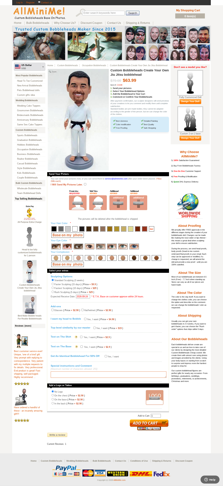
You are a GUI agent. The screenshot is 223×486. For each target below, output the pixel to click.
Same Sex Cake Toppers (29, 124)
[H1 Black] (54, 229)
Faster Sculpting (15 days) (75, 284)
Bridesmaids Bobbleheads (30, 115)
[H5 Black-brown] (81, 229)
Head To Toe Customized (30, 81)
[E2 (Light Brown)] (67, 246)
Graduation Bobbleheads (29, 140)
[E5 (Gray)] (100, 246)
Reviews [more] (23, 326)
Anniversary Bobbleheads (30, 120)
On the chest (69, 395)
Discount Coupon (184, 461)
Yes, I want (101, 319)
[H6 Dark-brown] (88, 229)
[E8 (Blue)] (134, 246)
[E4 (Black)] (89, 246)
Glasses (67, 310)
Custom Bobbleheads (26, 130)
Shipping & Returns (161, 461)
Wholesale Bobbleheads (29, 188)
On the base (69, 399)
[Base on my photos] (67, 235)
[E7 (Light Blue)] (123, 246)
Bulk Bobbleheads (102, 461)
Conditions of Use (139, 461)
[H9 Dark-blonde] (109, 229)
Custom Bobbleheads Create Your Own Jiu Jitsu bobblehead (29, 288)
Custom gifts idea (26, 95)
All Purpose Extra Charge (30, 222)
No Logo (58, 391)
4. (111, 97)
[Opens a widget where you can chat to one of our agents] (210, 480)
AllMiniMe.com (119, 480)
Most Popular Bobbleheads (29, 75)
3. (111, 94)
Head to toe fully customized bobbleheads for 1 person (30, 252)
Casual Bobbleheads (27, 163)
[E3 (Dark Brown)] (78, 246)
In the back (68, 403)
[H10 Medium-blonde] (116, 229)
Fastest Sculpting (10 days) (76, 288)
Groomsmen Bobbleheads (30, 110)
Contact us (46, 2)
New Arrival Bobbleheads (29, 85)
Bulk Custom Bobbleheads (29, 183)
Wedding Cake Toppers (28, 105)
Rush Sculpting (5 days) (74, 292)
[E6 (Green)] (112, 246)
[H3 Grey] (68, 229)
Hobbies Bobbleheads (28, 144)
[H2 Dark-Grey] (61, 229)
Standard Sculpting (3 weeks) (69, 280)
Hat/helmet (98, 310)
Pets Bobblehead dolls (28, 90)
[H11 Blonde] (123, 229)
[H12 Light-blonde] (130, 229)
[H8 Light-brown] (102, 229)
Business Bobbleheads (28, 154)
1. (111, 88)
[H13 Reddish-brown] (137, 229)
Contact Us (120, 461)
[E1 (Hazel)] (56, 246)
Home (50, 65)
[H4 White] (75, 229)
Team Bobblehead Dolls (29, 193)
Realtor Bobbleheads (27, 159)
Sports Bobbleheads (27, 135)
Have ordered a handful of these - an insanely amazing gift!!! (28, 410)
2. (111, 91)
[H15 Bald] (151, 229)
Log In (19, 2)
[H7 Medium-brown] (95, 229)
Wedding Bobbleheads (27, 100)
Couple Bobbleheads (27, 177)
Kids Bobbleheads (26, 173)
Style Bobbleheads (26, 168)
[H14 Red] (144, 229)
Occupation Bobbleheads (29, 149)
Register (30, 2)
